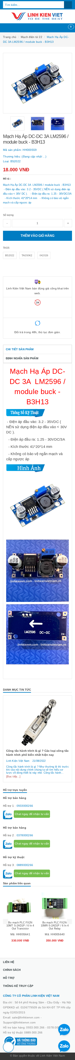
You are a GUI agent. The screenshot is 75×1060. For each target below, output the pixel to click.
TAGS (6, 247)
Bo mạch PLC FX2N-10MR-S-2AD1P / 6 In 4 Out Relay (55, 925)
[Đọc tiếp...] (13, 776)
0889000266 (25, 865)
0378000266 (25, 835)
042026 (44, 255)
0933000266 (25, 805)
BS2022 (9, 255)
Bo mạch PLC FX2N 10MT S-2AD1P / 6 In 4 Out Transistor (20, 925)
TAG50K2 (27, 255)
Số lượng (8, 215)
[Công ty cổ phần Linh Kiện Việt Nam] (37, 16)
